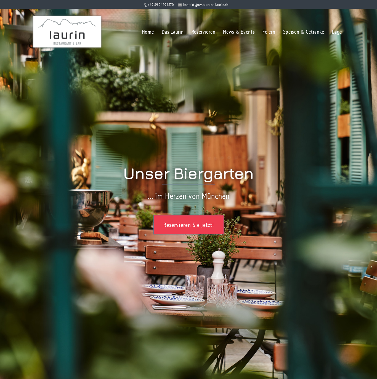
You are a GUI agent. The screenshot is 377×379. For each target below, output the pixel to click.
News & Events (239, 31)
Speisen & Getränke (304, 31)
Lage (337, 31)
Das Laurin (173, 31)
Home (148, 31)
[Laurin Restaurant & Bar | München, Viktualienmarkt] (67, 31)
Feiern (268, 31)
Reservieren (204, 31)
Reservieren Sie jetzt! (188, 225)
